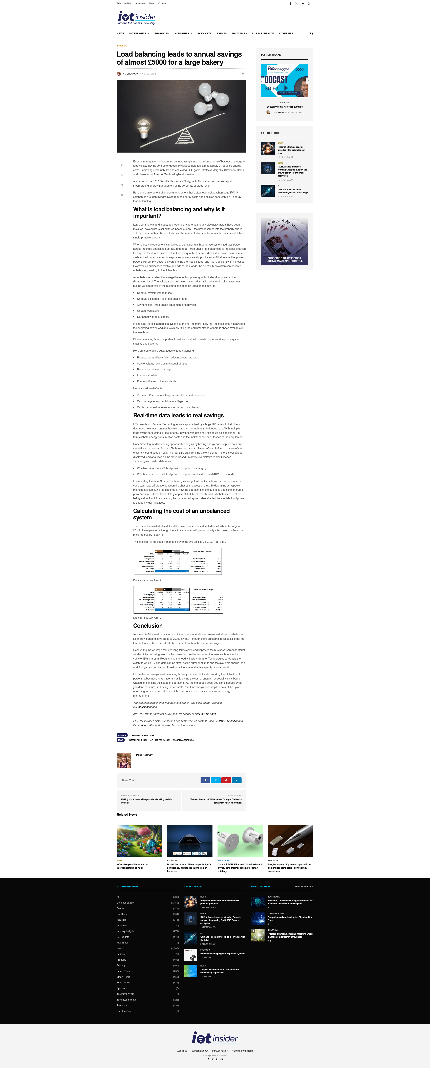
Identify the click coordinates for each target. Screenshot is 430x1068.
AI (279, 186)
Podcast (284, 103)
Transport (122, 1005)
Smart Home (224, 860)
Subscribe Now (124, 3)
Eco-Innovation (146, 725)
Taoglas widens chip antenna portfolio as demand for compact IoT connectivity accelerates (289, 868)
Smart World (123, 982)
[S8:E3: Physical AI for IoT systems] (284, 80)
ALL (311, 886)
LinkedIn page (207, 714)
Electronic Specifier (226, 721)
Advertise (140, 3)
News (120, 33)
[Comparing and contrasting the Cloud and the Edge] (258, 918)
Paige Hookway (130, 73)
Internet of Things (138, 740)
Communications (126, 902)
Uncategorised (124, 1011)
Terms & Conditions (242, 1051)
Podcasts (205, 33)
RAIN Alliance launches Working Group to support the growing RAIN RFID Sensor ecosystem (292, 171)
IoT (151, 740)
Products (162, 33)
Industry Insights (125, 931)
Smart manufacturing (183, 740)
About (151, 3)
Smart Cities (123, 971)
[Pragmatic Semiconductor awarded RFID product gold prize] (268, 148)
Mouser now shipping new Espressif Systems (222, 953)
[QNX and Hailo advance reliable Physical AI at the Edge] (268, 191)
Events (222, 33)
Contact (162, 3)
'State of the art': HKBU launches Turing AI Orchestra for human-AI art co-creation (216, 801)
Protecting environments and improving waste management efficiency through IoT (290, 935)
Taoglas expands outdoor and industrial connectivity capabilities (219, 971)
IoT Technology (162, 740)
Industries (181, 33)
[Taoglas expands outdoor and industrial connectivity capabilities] (190, 971)
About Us (182, 1051)
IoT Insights (137, 33)
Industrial (122, 46)
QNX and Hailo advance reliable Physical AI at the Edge (293, 191)
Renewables (168, 725)
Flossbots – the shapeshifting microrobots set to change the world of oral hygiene (290, 902)
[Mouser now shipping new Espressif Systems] (190, 955)
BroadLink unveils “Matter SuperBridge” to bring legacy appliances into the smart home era (189, 868)
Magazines (239, 33)
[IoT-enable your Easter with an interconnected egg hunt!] (139, 841)
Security (121, 965)
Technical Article (125, 994)
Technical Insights (126, 999)
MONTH (304, 886)
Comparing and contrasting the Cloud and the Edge (290, 918)
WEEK (297, 886)
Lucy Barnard (279, 112)
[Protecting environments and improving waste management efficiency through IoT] (258, 935)
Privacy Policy (220, 1051)
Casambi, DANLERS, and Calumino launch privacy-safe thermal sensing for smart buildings (240, 868)
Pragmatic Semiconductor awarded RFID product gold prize (291, 149)
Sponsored (122, 988)
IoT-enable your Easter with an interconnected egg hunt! (132, 866)
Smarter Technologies (143, 735)
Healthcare (122, 914)
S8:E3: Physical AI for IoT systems (285, 106)
